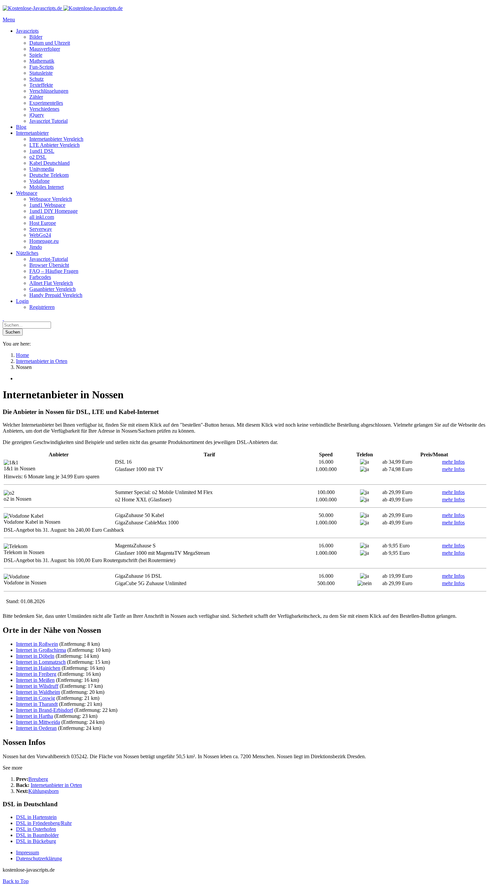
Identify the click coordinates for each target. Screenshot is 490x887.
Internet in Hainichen (38, 668)
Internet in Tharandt (37, 704)
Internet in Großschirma (41, 650)
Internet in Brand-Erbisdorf (44, 710)
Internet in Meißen (35, 680)
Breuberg (38, 779)
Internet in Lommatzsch (41, 662)
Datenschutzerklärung (39, 858)
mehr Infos (453, 462)
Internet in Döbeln (35, 656)
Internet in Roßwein (37, 644)
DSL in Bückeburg (36, 841)
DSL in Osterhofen (36, 829)
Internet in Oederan (36, 728)
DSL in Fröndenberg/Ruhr (44, 823)
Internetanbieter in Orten (56, 785)
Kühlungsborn (43, 791)
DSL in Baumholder (37, 835)
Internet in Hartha (34, 716)
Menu (9, 19)
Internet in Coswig (35, 698)
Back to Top (16, 881)
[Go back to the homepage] (63, 8)
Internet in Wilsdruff (37, 686)
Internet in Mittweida (38, 722)
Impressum (27, 852)
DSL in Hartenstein (36, 817)
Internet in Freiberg (36, 674)
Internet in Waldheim (38, 692)
